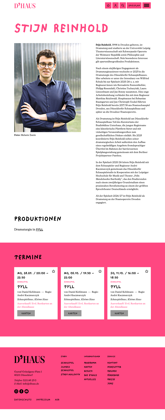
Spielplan (134, 5)
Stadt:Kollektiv (70, 374)
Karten (88, 366)
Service (111, 356)
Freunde (112, 371)
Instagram (16, 391)
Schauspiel (67, 362)
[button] (108, 5)
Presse (111, 379)
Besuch (88, 371)
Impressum (43, 399)
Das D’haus (90, 375)
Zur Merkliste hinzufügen (53, 271)
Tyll (39, 229)
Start (64, 356)
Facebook (21, 391)
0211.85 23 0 (29, 380)
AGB (57, 399)
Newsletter (114, 366)
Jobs (110, 383)
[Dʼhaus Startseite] (24, 5)
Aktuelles (90, 379)
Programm (90, 362)
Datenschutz (23, 399)
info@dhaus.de (31, 383)
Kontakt (112, 362)
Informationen (92, 356)
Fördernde (113, 375)
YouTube (26, 391)
